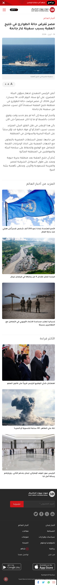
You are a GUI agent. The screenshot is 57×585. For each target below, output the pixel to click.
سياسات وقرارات (47, 537)
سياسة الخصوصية (48, 575)
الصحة (25, 543)
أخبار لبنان (50, 526)
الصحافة (51, 531)
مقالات (25, 531)
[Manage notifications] (6, 579)
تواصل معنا (23, 555)
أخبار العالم (49, 18)
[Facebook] (38, 582)
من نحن (51, 555)
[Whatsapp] (48, 582)
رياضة (52, 549)
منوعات (25, 537)
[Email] (53, 582)
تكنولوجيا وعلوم (47, 543)
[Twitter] (43, 582)
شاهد (23, 549)
